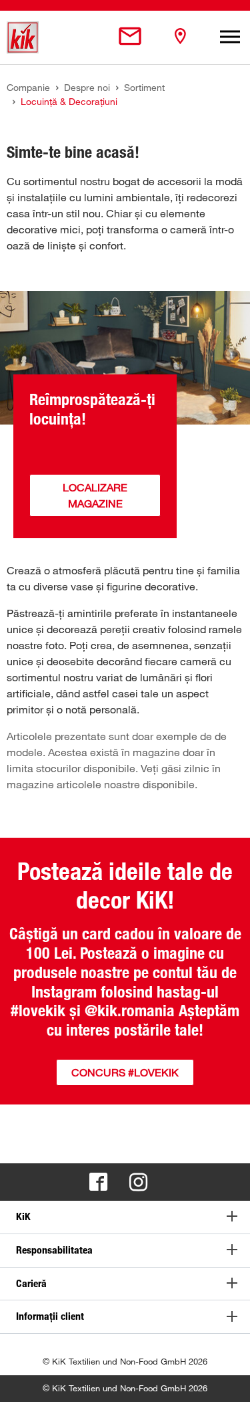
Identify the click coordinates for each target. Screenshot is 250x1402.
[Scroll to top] (227, 1379)
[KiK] (23, 37)
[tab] (125, 1217)
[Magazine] (180, 37)
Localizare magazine (95, 495)
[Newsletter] (130, 37)
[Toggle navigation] (230, 37)
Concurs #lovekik (125, 1072)
